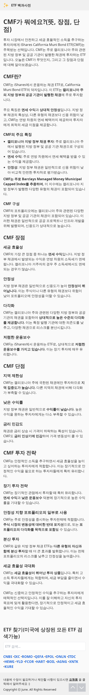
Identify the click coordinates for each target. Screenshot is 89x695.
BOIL (51, 661)
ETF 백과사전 (21, 5)
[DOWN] (81, 687)
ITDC (72, 656)
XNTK (73, 661)
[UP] (73, 687)
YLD (20, 661)
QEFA (39, 656)
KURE (9, 666)
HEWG (9, 661)
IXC (17, 656)
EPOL (50, 656)
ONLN (61, 656)
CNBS (7, 656)
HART (40, 661)
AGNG (62, 661)
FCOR (29, 661)
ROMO (27, 656)
